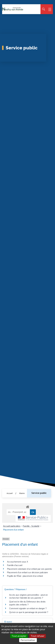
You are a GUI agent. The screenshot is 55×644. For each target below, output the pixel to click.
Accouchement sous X (17, 562)
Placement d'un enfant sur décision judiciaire (27, 572)
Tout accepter (19, 636)
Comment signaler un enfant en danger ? (28, 608)
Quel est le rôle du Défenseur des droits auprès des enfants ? (27, 603)
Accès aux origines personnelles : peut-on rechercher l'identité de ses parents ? (28, 596)
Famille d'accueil (14, 565)
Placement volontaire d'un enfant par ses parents (29, 569)
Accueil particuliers (11, 526)
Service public (39, 492)
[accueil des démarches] (27, 506)
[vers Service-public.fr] (33, 518)
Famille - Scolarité (31, 526)
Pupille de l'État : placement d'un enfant (25, 576)
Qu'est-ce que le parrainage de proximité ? (28, 612)
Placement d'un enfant (13, 529)
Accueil (10, 493)
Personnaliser (28, 640)
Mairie (22, 493)
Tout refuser (37, 636)
